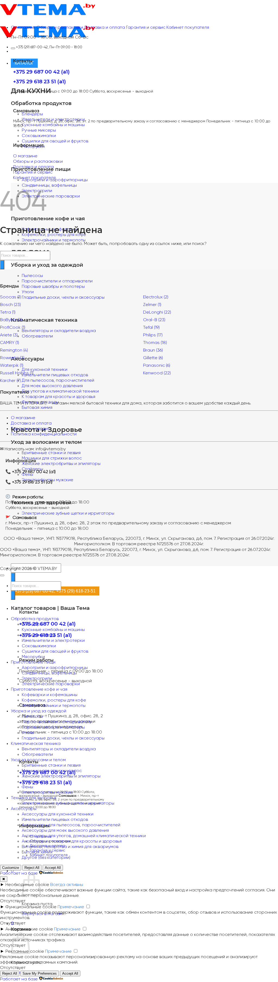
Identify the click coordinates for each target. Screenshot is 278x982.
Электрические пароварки (51, 196)
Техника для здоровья (33, 798)
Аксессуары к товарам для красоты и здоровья (72, 841)
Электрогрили (37, 678)
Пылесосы (32, 275)
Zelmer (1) (152, 304)
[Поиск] (13, 577)
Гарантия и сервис (30, 428)
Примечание (71, 907)
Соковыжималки (39, 135)
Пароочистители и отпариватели (57, 281)
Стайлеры (32, 781)
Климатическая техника (36, 743)
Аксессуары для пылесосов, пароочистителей (71, 825)
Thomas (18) (155, 342)
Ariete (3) (9, 335)
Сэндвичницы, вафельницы (49, 185)
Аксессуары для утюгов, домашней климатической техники (84, 836)
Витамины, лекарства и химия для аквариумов (70, 846)
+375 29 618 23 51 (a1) (45, 782)
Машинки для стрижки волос (52, 458)
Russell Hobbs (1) (16, 373)
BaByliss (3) (11, 320)
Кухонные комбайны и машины (53, 125)
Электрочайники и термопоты (54, 240)
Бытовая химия (37, 407)
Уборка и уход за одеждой (38, 711)
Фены (27, 787)
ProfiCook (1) (12, 327)
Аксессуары (23, 808)
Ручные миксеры (39, 130)
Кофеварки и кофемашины (49, 695)
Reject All (31, 868)
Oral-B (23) (154, 320)
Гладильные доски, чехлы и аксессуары (63, 738)
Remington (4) (14, 350)
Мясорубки (33, 657)
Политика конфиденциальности (44, 434)
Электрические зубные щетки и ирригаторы (68, 513)
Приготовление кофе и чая (39, 689)
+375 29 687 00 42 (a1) (47, 624)
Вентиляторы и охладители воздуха (59, 331)
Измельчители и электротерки (53, 640)
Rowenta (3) (12, 358)
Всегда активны (66, 884)
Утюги (28, 292)
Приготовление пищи (33, 662)
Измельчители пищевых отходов (55, 819)
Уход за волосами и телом (38, 760)
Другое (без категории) (46, 857)
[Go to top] (2, 575)
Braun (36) (153, 350)
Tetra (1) (7, 312)
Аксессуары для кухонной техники (57, 814)
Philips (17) (153, 335)
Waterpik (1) (11, 365)
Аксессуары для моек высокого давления (65, 830)
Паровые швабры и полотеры (53, 286)
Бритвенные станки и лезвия (51, 453)
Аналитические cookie (29, 929)
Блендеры (32, 114)
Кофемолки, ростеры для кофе (54, 700)
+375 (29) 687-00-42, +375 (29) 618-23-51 (55, 590)
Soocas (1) (10, 297)
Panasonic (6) (156, 365)
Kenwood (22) (157, 373)
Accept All (53, 868)
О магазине (23, 418)
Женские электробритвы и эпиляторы (61, 463)
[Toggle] (13, 48)
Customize (10, 868)
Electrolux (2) (155, 297)
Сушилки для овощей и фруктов (55, 141)
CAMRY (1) (9, 342)
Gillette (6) (153, 358)
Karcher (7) (10, 380)
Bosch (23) (10, 304)
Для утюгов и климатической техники (60, 391)
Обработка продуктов (35, 619)
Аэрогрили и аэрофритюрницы (55, 667)
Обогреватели (37, 754)
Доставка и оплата (31, 423)
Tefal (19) (151, 327)
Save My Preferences (40, 973)
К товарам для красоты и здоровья (58, 396)
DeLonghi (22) (157, 312)
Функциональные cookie (30, 907)
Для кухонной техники (44, 369)
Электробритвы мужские (47, 792)
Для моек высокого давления (52, 386)
